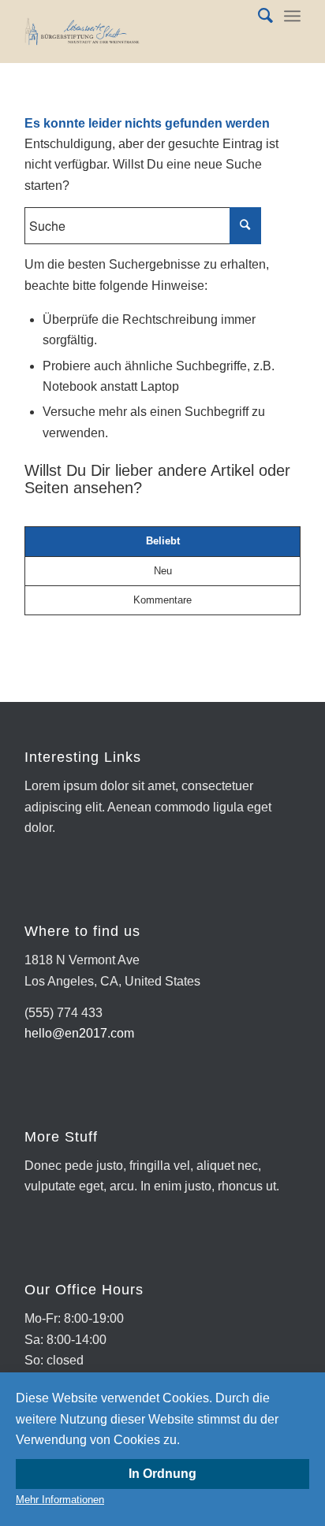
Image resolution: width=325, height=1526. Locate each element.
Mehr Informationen (60, 1500)
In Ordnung (162, 1473)
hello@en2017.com (79, 1033)
